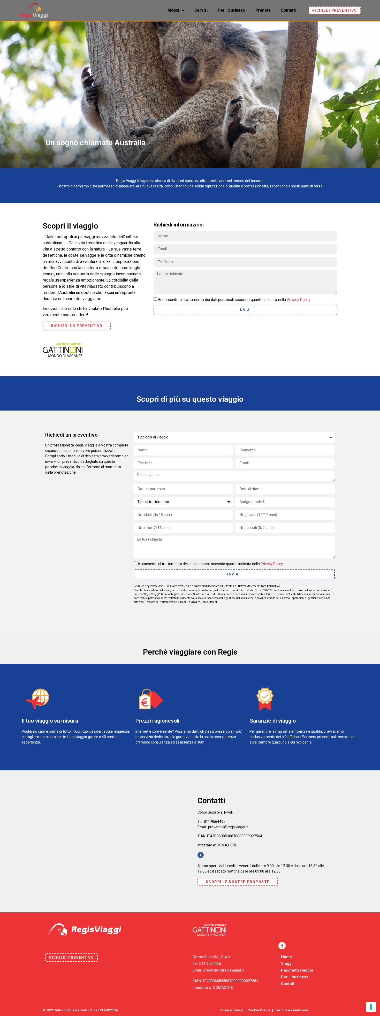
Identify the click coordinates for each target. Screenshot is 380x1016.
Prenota (263, 10)
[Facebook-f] (200, 855)
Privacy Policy (298, 299)
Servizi (200, 10)
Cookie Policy (259, 1010)
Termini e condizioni (291, 1010)
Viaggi (173, 10)
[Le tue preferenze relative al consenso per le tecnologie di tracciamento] (371, 1007)
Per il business (231, 10)
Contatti (288, 10)
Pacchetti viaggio (297, 970)
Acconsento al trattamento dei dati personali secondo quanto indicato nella (234, 299)
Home (286, 956)
